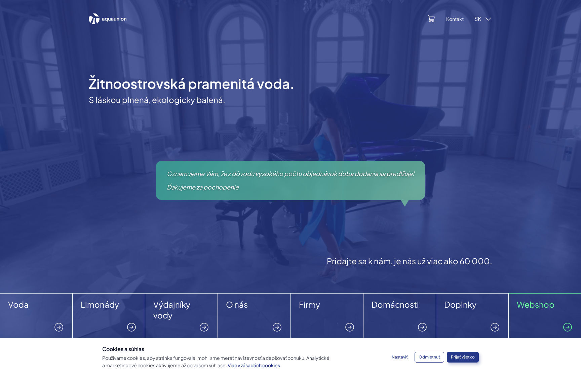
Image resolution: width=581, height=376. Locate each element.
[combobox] (483, 19)
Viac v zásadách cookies (254, 365)
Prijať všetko (463, 357)
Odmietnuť (429, 357)
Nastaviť (400, 357)
